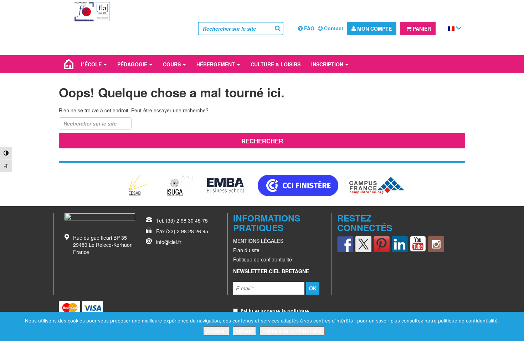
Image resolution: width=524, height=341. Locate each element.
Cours (172, 64)
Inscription (328, 64)
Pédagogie (133, 64)
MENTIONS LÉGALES (258, 240)
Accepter (216, 331)
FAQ (308, 28)
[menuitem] (451, 28)
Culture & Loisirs (275, 64)
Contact (333, 28)
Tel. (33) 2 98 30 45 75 (182, 220)
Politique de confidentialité (262, 259)
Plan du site (246, 250)
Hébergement (216, 64)
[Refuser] (515, 326)
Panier (421, 28)
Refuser (244, 331)
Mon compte (374, 28)
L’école (92, 64)
